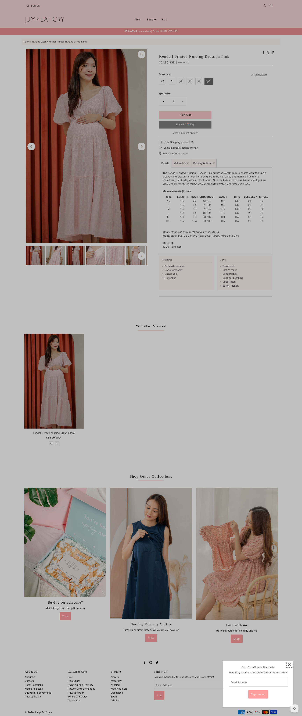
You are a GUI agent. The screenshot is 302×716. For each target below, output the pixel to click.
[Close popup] (289, 665)
